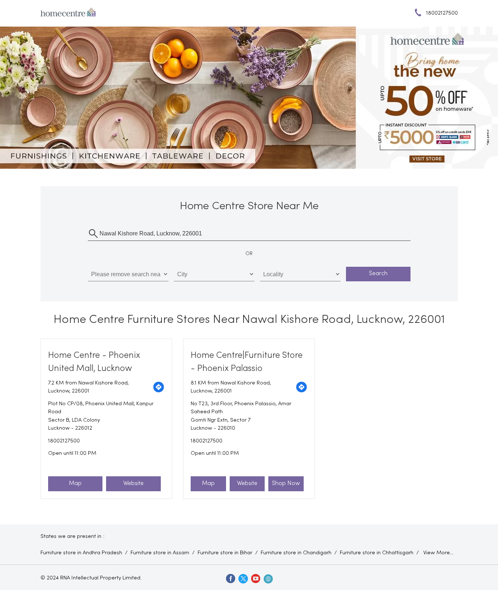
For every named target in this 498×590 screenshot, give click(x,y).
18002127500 (64, 441)
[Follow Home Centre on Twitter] (243, 578)
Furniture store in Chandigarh (296, 552)
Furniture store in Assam (160, 552)
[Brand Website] (267, 578)
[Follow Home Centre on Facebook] (230, 578)
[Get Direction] (158, 387)
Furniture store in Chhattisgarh (376, 552)
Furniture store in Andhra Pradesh (81, 552)
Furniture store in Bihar (225, 552)
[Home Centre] (68, 13)
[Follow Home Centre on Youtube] (255, 578)
